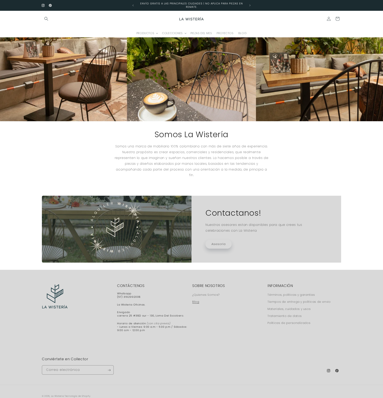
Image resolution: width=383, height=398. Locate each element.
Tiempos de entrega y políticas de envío (299, 302)
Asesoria (218, 244)
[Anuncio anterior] (133, 5)
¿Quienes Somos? (206, 295)
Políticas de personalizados (289, 323)
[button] (46, 18)
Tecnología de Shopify (78, 396)
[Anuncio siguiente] (250, 5)
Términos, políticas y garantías (291, 295)
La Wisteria (57, 396)
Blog (195, 302)
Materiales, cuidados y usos (289, 309)
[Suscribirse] (109, 370)
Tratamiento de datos (285, 316)
